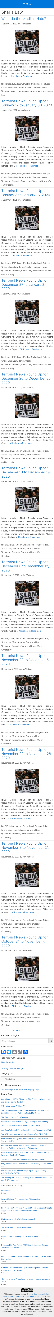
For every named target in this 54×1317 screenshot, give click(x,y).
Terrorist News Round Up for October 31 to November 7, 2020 (24, 941)
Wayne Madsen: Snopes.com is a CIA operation (20, 1199)
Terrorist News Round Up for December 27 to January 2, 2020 (24, 284)
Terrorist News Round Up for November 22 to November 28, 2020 (26, 753)
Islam (19, 84)
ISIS (14, 84)
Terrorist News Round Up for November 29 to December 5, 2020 (25, 660)
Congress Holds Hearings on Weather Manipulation (21, 1236)
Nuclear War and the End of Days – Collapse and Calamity (24, 1122)
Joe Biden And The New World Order (16, 1228)
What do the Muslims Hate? (23, 19)
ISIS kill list (6, 1191)
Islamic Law (16, 91)
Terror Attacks (25, 87)
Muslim (25, 91)
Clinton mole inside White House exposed (18, 1219)
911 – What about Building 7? (13, 1106)
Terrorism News (40, 87)
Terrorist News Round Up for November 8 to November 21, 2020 (25, 847)
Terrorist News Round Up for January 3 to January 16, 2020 (25, 193)
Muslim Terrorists (38, 91)
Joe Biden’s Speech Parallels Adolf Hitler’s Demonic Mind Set (26, 1130)
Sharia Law (13, 87)
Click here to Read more (22, 76)
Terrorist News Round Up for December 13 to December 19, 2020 (26, 472)
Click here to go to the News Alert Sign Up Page (20, 1090)
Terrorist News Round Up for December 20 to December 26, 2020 (26, 378)
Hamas (7, 84)
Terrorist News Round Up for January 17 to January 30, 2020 (26, 103)
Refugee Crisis (41, 451)
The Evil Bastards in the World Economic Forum (20, 1126)
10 (12, 1030)
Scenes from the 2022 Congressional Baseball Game (22, 1159)
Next (19, 1030)
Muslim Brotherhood (32, 84)
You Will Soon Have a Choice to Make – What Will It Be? (24, 1134)
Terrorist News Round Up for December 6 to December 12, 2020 (25, 566)
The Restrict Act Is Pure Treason (14, 1117)
